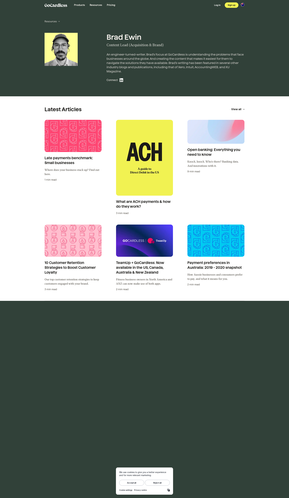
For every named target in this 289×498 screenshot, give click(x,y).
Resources (96, 5)
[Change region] (242, 4)
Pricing (111, 5)
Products (79, 5)
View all (236, 109)
